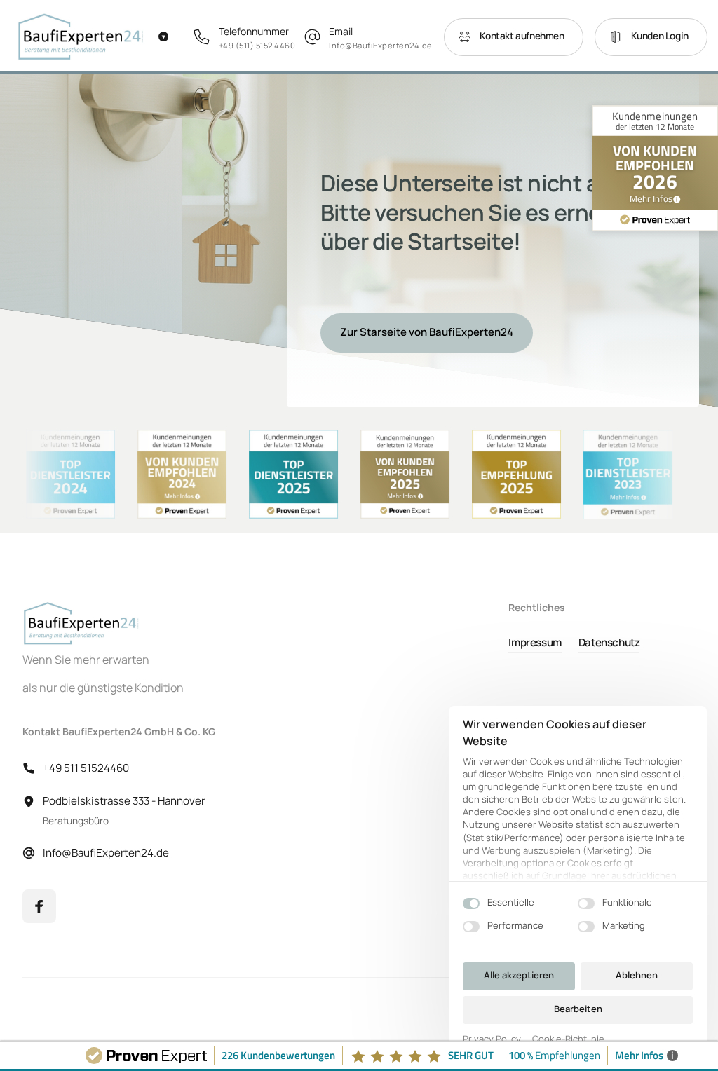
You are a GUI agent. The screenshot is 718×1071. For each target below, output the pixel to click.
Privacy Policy (492, 1039)
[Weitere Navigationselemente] (156, 36)
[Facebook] (39, 906)
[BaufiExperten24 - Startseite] (81, 36)
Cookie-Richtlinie (568, 1039)
